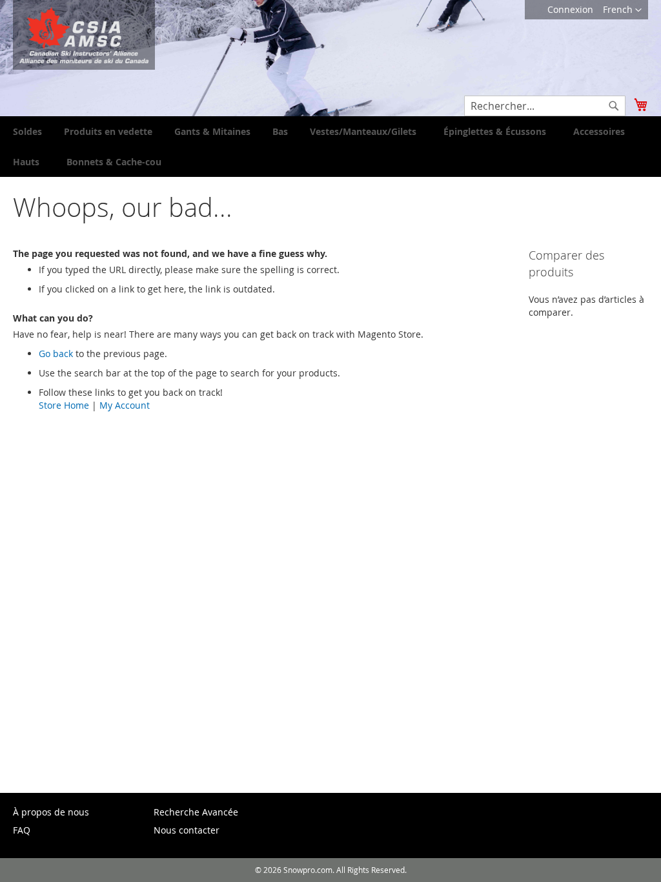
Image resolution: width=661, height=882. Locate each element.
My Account (124, 405)
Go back (56, 353)
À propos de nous (51, 812)
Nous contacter (186, 830)
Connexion (570, 9)
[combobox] (544, 106)
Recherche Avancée (196, 812)
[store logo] (84, 35)
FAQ (21, 830)
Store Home (64, 405)
